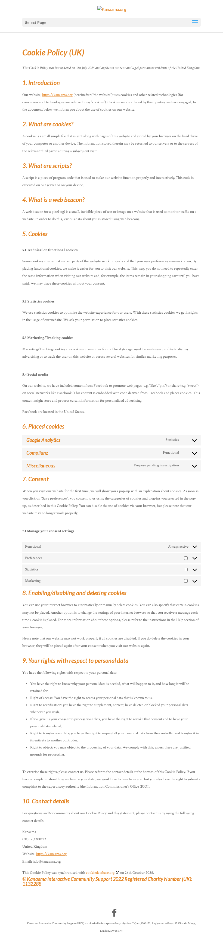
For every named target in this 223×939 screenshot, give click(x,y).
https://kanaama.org (57, 94)
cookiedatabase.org (100, 872)
